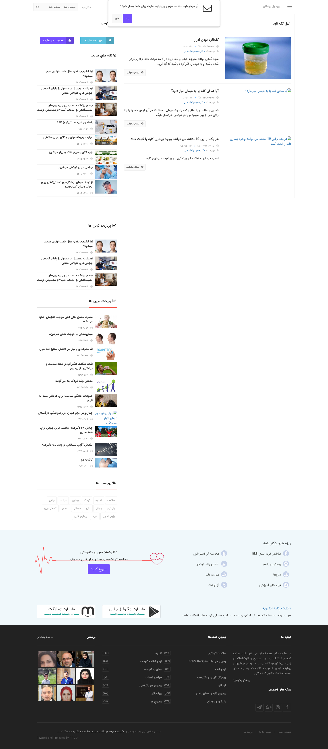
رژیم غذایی (109, 516)
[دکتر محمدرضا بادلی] (66, 659)
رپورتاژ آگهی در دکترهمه (211, 677)
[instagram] (278, 707)
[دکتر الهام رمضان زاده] (85, 676)
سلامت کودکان (217, 653)
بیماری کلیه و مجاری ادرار (211, 693)
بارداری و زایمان (216, 701)
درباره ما (248, 732)
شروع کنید (99, 569)
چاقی (51, 500)
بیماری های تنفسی (150, 685)
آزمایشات (220, 669)
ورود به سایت (94, 40)
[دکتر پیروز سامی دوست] (66, 676)
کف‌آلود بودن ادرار (206, 39)
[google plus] (269, 707)
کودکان (222, 685)
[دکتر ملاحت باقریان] (47, 659)
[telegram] (259, 707)
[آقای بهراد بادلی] (47, 676)
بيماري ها (156, 701)
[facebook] (287, 707)
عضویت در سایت (53, 40)
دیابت (63, 500)
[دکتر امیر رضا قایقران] (47, 693)
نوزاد (94, 516)
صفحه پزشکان (45, 637)
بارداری (111, 508)
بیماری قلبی (80, 516)
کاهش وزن (50, 508)
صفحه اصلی (284, 732)
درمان (65, 508)
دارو (88, 508)
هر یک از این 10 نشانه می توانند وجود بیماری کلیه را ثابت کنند (175, 139)
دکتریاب (86, 7)
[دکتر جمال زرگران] (85, 693)
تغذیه (98, 500)
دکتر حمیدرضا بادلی (194, 51)
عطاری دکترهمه (153, 669)
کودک (87, 500)
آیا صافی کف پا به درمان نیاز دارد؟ (195, 91)
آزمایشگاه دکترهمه (151, 661)
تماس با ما (265, 732)
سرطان (77, 508)
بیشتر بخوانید (132, 73)
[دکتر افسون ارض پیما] (66, 693)
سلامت (111, 500)
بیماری (75, 500)
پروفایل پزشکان (271, 6)
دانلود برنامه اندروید (276, 608)
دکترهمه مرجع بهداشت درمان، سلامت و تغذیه (98, 731)
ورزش (99, 508)
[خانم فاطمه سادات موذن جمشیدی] (85, 659)
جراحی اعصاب (153, 677)
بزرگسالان (156, 693)
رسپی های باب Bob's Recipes (207, 661)
